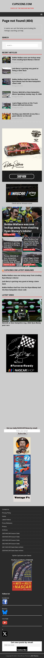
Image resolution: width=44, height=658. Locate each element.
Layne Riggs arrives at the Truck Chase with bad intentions (25, 104)
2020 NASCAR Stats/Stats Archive (12, 550)
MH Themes (34, 656)
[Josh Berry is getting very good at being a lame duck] (6, 73)
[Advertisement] (22, 402)
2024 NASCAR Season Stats (11, 537)
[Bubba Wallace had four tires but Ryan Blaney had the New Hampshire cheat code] (6, 84)
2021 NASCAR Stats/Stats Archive (12, 547)
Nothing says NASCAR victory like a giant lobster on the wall (25, 115)
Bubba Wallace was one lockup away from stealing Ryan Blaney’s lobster (26, 59)
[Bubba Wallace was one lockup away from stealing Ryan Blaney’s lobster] (6, 62)
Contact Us (5, 509)
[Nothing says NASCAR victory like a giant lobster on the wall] (6, 118)
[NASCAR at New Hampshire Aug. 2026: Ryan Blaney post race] (22, 310)
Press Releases (7, 523)
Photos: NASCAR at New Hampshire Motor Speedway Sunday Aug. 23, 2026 (27, 93)
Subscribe (22, 434)
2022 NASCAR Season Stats (11, 544)
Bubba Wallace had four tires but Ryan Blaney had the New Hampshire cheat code (26, 81)
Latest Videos (6, 520)
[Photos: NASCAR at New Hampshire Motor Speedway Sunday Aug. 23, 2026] (6, 96)
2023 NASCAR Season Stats (11, 540)
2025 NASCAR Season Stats (11, 533)
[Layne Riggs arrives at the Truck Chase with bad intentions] (6, 107)
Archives (5, 530)
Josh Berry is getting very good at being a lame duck (25, 69)
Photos (4, 526)
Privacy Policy (6, 513)
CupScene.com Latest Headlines (19, 270)
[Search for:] (22, 45)
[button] (41, 14)
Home (4, 516)
